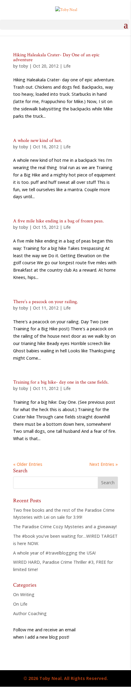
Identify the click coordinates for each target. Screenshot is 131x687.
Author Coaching (30, 613)
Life (67, 66)
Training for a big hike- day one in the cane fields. (61, 382)
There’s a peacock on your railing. (45, 302)
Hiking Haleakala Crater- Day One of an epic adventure (56, 57)
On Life (20, 604)
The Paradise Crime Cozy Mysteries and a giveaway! (65, 526)
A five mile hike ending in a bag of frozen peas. (58, 221)
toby (23, 66)
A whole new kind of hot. (37, 140)
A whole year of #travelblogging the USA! (54, 553)
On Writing (23, 594)
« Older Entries (27, 464)
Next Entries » (103, 464)
